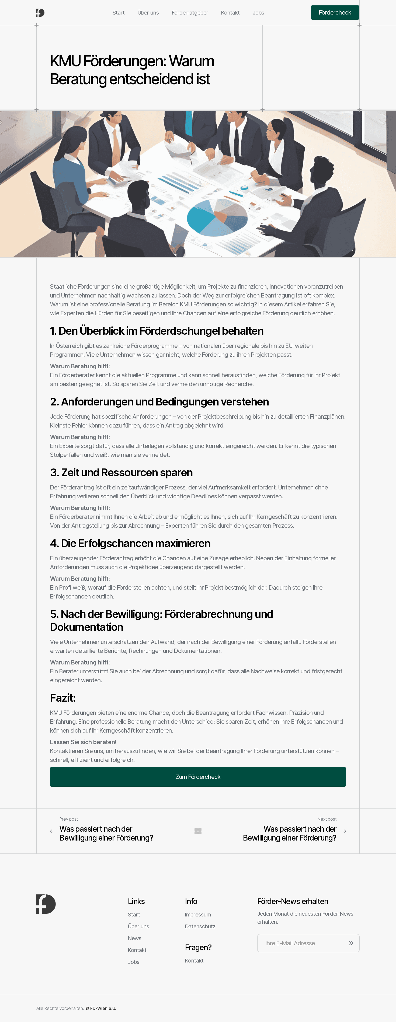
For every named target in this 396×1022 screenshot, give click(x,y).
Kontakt (230, 12)
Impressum (198, 914)
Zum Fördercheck (198, 776)
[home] (56, 13)
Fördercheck (335, 12)
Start (119, 12)
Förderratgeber (190, 12)
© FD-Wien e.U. (100, 1008)
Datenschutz (200, 926)
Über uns (148, 12)
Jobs (258, 12)
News (134, 938)
